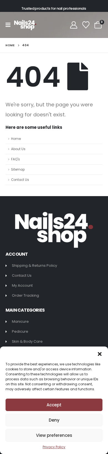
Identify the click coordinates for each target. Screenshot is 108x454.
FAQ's (15, 159)
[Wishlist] (86, 25)
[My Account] (73, 25)
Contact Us (20, 180)
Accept (54, 405)
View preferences (54, 435)
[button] (99, 353)
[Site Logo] (25, 25)
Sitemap (18, 169)
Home (16, 139)
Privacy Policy (54, 447)
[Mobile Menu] (10, 25)
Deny (54, 420)
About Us (18, 149)
